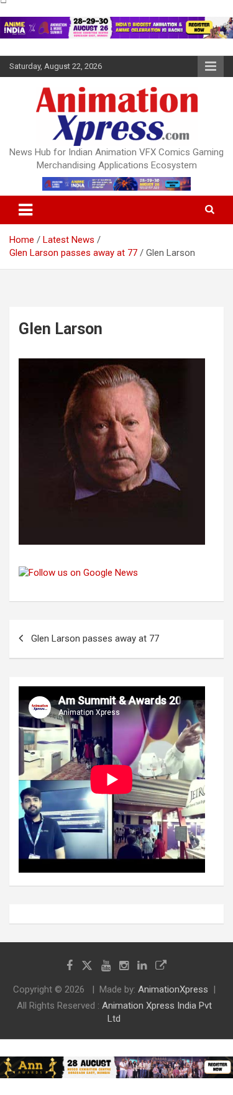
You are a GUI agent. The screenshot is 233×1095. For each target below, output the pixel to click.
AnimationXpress (173, 989)
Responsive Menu (211, 66)
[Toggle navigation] (25, 210)
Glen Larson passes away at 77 (95, 638)
